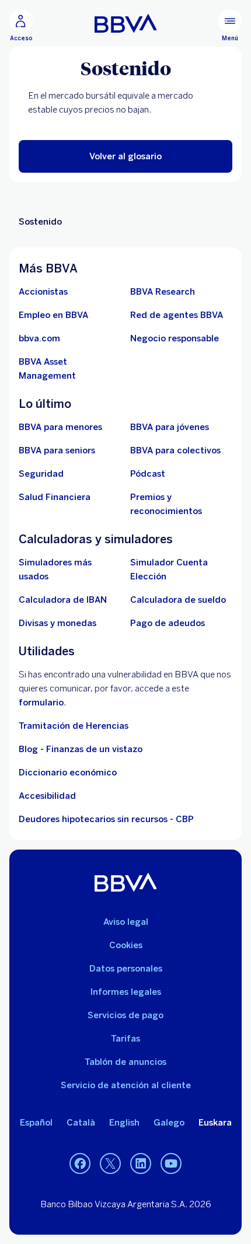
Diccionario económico (68, 772)
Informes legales (125, 992)
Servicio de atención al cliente (126, 1085)
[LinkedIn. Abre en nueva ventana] (140, 1164)
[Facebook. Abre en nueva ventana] (79, 1164)
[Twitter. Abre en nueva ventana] (110, 1164)
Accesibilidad (47, 796)
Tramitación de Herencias (73, 726)
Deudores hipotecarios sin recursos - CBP (106, 819)
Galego (169, 1122)
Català (81, 1122)
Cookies (125, 945)
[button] (125, 156)
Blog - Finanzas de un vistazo (80, 749)
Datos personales (125, 968)
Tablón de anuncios (125, 1062)
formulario (41, 702)
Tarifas (125, 1038)
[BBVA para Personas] (126, 23)
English (124, 1122)
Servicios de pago (125, 1015)
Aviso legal (125, 922)
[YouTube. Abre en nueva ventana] (171, 1164)
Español (36, 1122)
